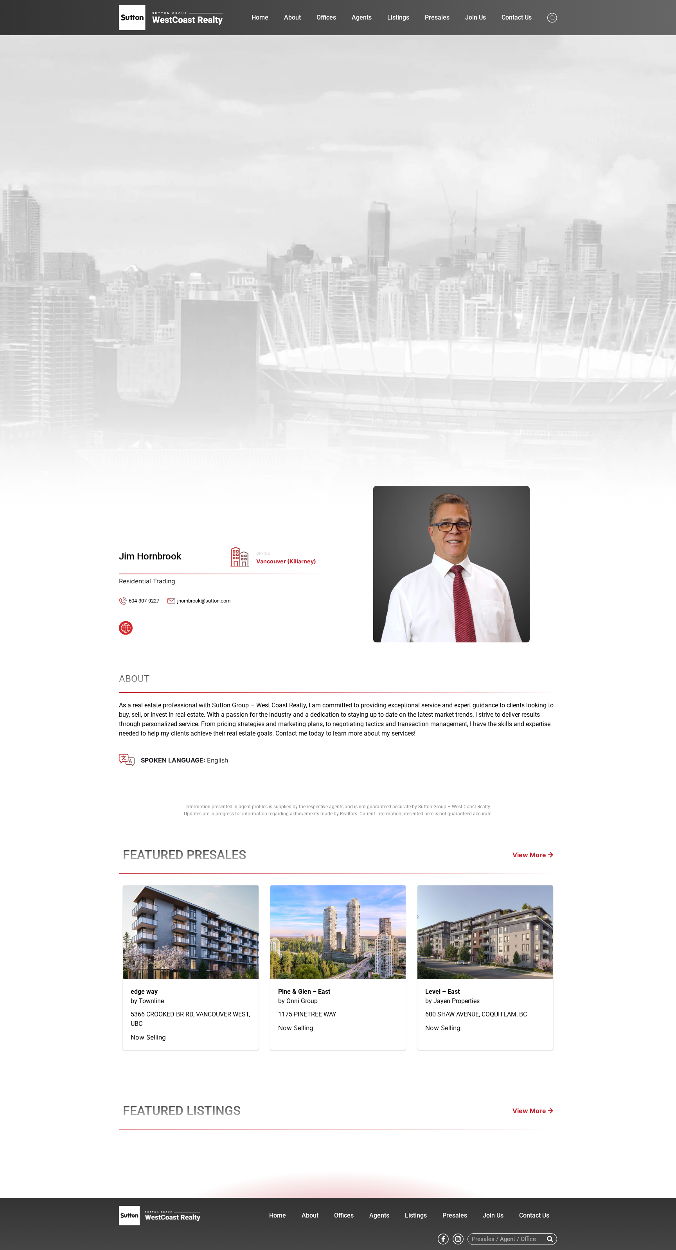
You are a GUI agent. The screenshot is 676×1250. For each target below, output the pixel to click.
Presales (437, 17)
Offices (326, 17)
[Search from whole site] (552, 17)
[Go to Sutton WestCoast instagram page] (458, 1239)
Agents (362, 17)
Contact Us (517, 17)
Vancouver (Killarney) (286, 561)
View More (530, 855)
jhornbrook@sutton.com (203, 601)
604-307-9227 (144, 601)
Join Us (475, 17)
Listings (398, 17)
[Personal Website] (126, 625)
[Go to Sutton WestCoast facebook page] (443, 1239)
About (292, 17)
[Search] (550, 1239)
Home (260, 17)
